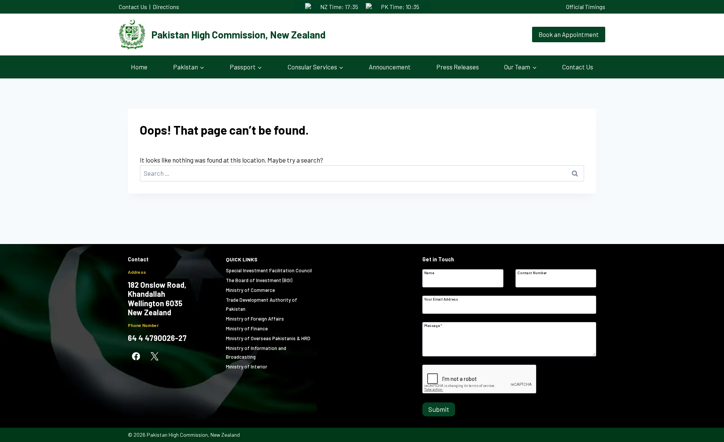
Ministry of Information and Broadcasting (256, 352)
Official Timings (585, 6)
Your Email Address (441, 299)
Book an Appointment (568, 34)
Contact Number (532, 272)
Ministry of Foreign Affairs (255, 319)
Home (139, 67)
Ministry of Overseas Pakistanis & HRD (268, 338)
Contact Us (133, 6)
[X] (154, 356)
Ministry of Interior (246, 367)
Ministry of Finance (247, 328)
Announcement (390, 67)
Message (433, 325)
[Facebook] (136, 356)
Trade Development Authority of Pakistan (261, 304)
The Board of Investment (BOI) (259, 280)
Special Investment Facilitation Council (269, 270)
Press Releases (457, 67)
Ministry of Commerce (250, 290)
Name (429, 272)
